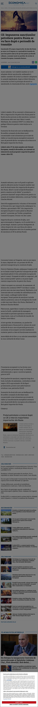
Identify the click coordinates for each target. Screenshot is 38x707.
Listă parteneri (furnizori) (7, 699)
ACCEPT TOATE (18, 702)
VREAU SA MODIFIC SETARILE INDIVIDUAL (19, 704)
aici (18, 685)
